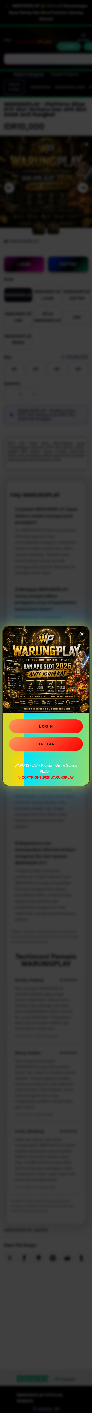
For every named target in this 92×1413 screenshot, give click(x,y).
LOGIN (46, 724)
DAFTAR (46, 742)
